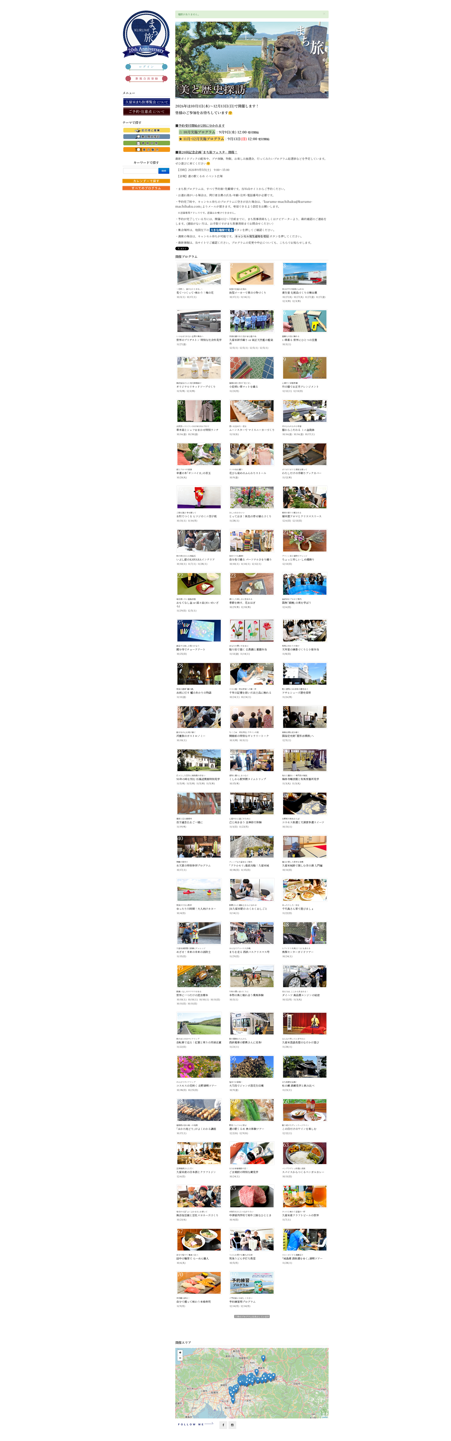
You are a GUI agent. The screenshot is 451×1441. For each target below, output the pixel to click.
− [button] (180, 1358)
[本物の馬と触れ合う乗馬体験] (233, 1391)
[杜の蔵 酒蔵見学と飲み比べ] (236, 1390)
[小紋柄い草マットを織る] (233, 1400)
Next (324, 60)
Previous (179, 60)
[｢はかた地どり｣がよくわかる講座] (249, 1377)
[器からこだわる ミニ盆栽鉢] (258, 1380)
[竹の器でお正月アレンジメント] (273, 1376)
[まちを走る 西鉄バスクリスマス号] (246, 1383)
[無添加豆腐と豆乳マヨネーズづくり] (263, 1358)
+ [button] (180, 1352)
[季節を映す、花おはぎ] (249, 1381)
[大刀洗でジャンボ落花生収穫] (256, 1372)
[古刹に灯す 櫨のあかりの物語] (252, 1382)
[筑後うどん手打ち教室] (240, 1382)
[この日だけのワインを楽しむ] (265, 1379)
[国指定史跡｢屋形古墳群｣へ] (270, 1378)
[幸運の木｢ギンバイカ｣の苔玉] (262, 1380)
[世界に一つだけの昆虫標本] (232, 1395)
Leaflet (325, 1417)
